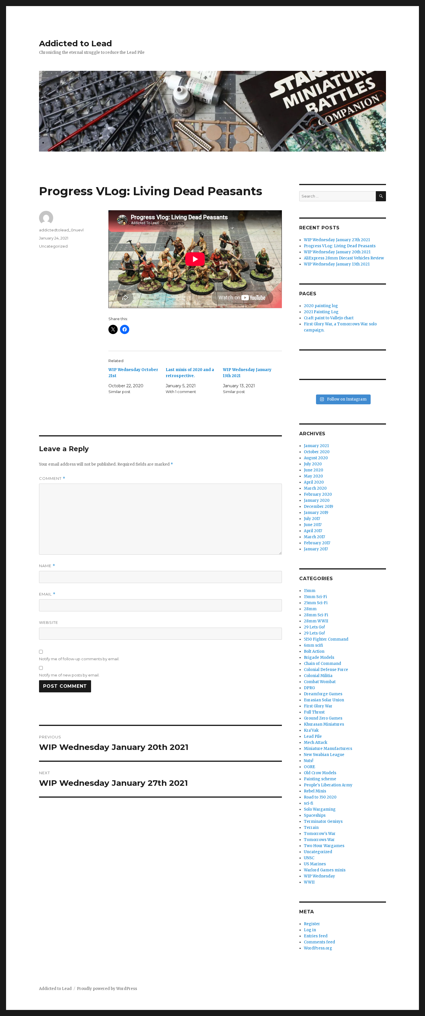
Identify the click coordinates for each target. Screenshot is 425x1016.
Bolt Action (314, 651)
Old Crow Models (320, 772)
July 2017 (312, 518)
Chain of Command (322, 663)
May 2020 (313, 476)
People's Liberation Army (328, 785)
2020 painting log (321, 305)
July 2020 (313, 464)
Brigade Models (319, 657)
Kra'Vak (311, 730)
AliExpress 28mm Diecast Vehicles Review (344, 258)
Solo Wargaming (320, 809)
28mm (310, 608)
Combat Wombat (320, 681)
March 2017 (314, 536)
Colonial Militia (318, 675)
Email (47, 594)
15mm (309, 590)
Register (312, 923)
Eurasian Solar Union (324, 700)
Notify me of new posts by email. (69, 675)
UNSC (309, 857)
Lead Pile (313, 736)
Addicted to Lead (75, 43)
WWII (309, 882)
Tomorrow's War (320, 833)
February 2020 (318, 494)
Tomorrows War (319, 839)
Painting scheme (320, 779)
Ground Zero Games (323, 718)
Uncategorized (53, 246)
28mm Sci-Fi (316, 615)
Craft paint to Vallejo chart (329, 318)
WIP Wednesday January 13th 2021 (336, 264)
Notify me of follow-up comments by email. (79, 659)
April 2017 (313, 530)
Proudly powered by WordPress (107, 988)
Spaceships (315, 815)
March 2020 (315, 488)
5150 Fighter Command (326, 639)
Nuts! (308, 760)
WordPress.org (318, 948)
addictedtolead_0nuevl (61, 230)
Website (48, 622)
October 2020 (317, 451)
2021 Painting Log (321, 311)
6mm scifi (313, 645)
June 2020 (313, 470)
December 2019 (318, 506)
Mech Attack (315, 742)
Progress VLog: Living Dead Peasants (340, 246)
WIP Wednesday (319, 876)
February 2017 (317, 543)
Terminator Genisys (323, 821)
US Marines (315, 864)
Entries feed (316, 936)
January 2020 (317, 500)
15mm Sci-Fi (315, 596)
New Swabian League (324, 754)
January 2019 (316, 512)
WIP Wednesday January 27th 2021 (337, 239)
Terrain (311, 827)
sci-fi (308, 803)
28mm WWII (316, 621)
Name (47, 565)
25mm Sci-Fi (316, 602)
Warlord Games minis (324, 870)
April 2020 (314, 482)
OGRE (309, 766)
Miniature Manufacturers (328, 748)
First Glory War (318, 706)
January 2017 (316, 549)
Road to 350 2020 (320, 797)
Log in (310, 930)
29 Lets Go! (314, 627)
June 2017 (312, 524)
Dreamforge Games (323, 694)
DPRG (309, 687)
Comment (52, 478)
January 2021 (316, 445)
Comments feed (319, 942)
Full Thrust (314, 712)
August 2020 (316, 458)
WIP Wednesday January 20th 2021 (337, 252)
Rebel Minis (315, 791)
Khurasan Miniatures (324, 724)
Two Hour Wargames (324, 845)
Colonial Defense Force (326, 669)
